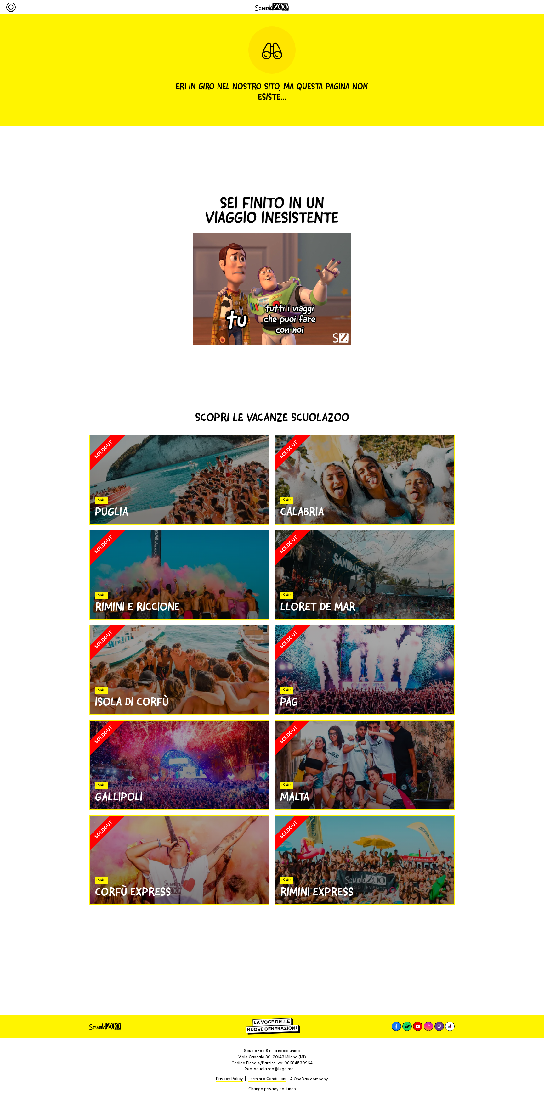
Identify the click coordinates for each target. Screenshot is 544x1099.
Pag (289, 701)
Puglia (111, 511)
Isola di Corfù (132, 701)
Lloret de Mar (317, 606)
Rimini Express (317, 892)
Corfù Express (133, 892)
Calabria (302, 511)
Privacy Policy (229, 1078)
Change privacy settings (272, 1088)
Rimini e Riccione (137, 606)
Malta (294, 797)
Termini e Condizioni (267, 1078)
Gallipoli (119, 797)
